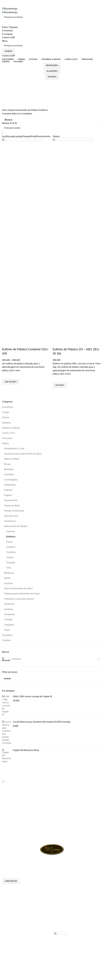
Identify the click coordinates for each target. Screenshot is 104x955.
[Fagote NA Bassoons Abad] (6, 756)
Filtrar (7, 679)
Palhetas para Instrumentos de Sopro (22, 593)
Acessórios (7, 407)
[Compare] (5, 344)
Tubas (7, 630)
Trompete (10, 562)
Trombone (11, 552)
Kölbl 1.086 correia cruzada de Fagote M (32, 696)
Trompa (9, 557)
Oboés (7, 578)
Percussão (7, 438)
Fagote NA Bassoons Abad (26, 750)
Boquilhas (9, 469)
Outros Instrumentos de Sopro (18, 588)
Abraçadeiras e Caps (14, 448)
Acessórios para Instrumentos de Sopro (23, 454)
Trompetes (9, 625)
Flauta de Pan (11, 500)
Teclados (6, 640)
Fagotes (8, 495)
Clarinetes (9, 474)
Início (5, 110)
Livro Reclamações (36, 794)
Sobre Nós (58, 775)
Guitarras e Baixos (11, 428)
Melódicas (9, 573)
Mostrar (8, 120)
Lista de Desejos (35, 789)
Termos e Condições (63, 798)
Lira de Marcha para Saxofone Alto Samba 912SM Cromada (41, 722)
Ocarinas (8, 583)
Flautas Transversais (14, 511)
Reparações (52, 65)
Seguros (52, 77)
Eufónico (10, 536)
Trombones (9, 614)
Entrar (30, 775)
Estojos (5, 417)
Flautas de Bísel (12, 505)
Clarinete (10, 531)
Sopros (5, 443)
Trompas (8, 619)
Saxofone (10, 547)
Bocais (7, 464)
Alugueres (52, 71)
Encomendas (33, 784)
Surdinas (8, 609)
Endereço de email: (11, 867)
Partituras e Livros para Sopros (19, 599)
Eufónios (8, 490)
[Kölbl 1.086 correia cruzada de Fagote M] (6, 705)
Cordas (5, 412)
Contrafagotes (11, 480)
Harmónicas (10, 521)
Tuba (8, 568)
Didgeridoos (10, 485)
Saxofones (9, 604)
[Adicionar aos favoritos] (5, 375)
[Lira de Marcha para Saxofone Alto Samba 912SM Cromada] (6, 732)
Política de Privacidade (64, 803)
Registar (31, 780)
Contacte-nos (60, 780)
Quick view (5, 388)
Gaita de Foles (11, 516)
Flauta (9, 542)
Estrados (6, 423)
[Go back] (5, 83)
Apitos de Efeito (11, 459)
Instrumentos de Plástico (16, 526)
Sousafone (7, 635)
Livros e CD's (8, 433)
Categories (7, 96)
